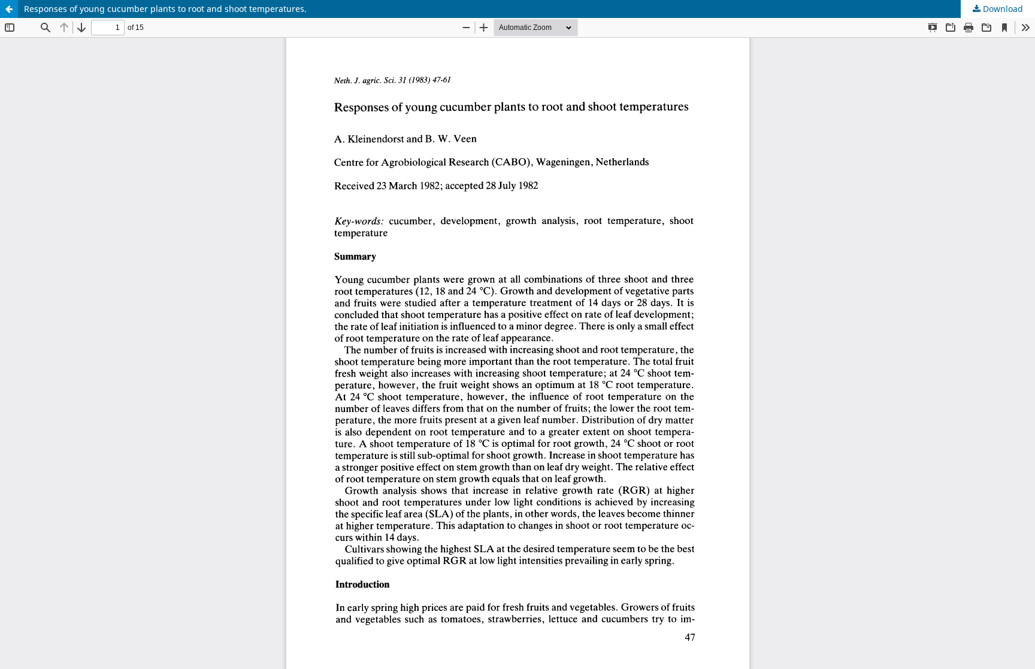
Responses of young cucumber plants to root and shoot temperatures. (165, 8)
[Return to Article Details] (9, 9)
